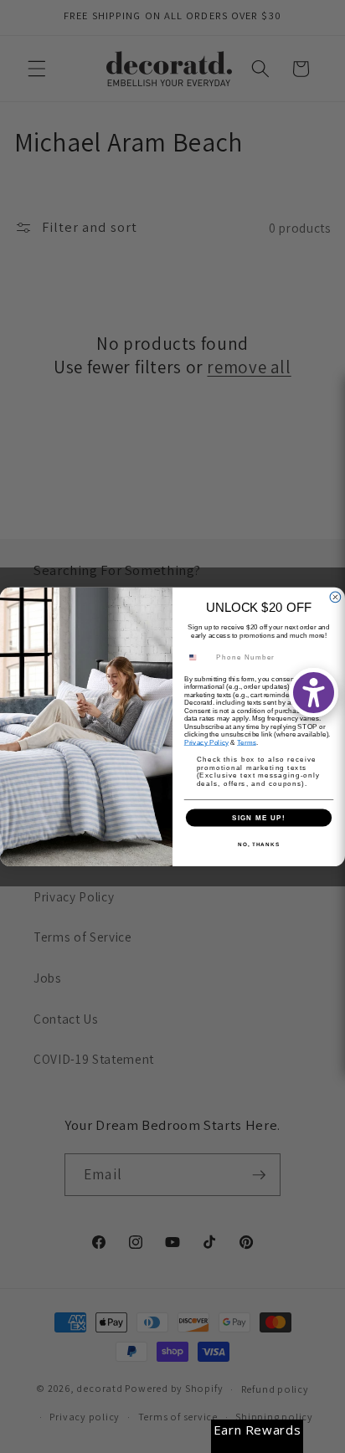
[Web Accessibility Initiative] (313, 692)
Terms (246, 742)
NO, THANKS (259, 843)
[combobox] (198, 657)
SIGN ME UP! (259, 817)
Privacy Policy (206, 742)
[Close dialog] (335, 597)
